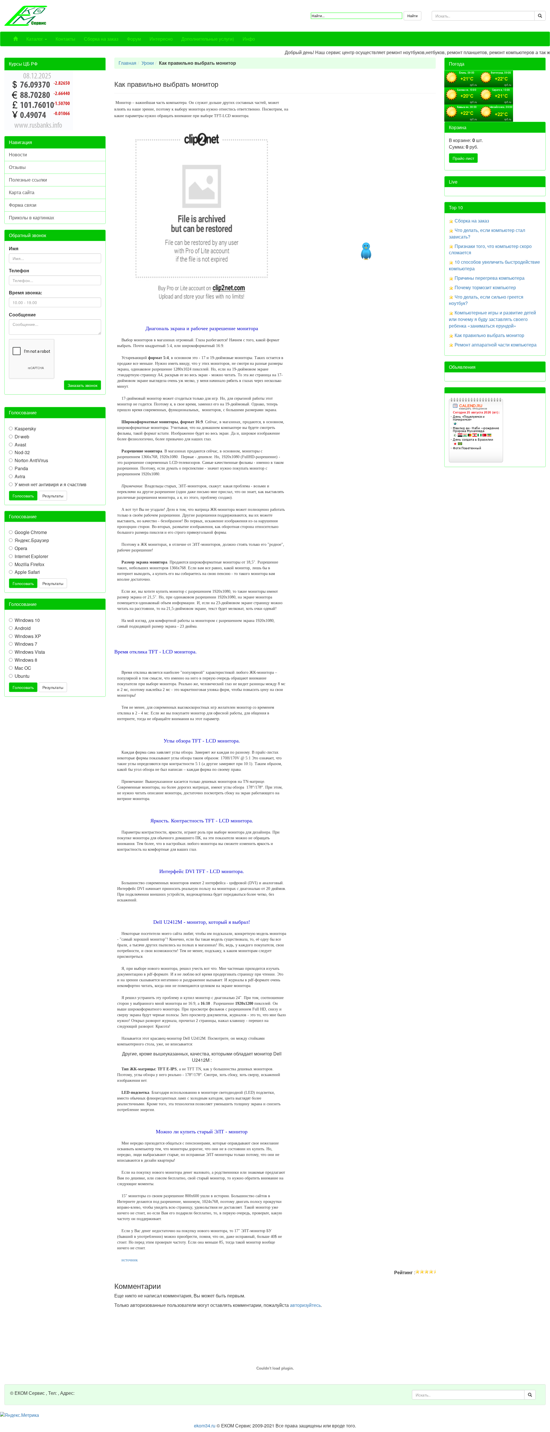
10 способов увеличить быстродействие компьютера (494, 265)
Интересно (161, 39)
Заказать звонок (82, 385)
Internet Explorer (31, 556)
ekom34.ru (204, 1425)
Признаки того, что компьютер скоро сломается (490, 249)
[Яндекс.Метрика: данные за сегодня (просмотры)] (19, 1415)
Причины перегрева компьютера (490, 278)
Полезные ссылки (28, 179)
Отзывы (17, 167)
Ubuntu (22, 676)
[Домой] (15, 39)
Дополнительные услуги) (207, 39)
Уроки (148, 63)
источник (129, 1260)
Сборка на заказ (101, 39)
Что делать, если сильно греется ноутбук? (486, 300)
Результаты (52, 496)
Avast (20, 445)
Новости (18, 154)
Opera (21, 548)
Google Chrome (31, 532)
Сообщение (22, 315)
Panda (21, 468)
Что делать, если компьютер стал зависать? (487, 233)
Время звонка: (25, 292)
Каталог (35, 39)
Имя (13, 248)
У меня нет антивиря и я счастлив (51, 484)
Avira (20, 476)
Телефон (19, 270)
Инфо (249, 39)
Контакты (65, 39)
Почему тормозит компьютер (485, 287)
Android (23, 628)
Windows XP (28, 636)
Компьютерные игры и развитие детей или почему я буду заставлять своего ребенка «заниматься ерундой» (492, 319)
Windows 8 (26, 660)
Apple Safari (27, 572)
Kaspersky (25, 429)
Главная (127, 63)
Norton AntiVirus (31, 460)
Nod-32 (22, 452)
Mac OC (23, 668)
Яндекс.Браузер (32, 540)
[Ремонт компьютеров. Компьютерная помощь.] (25, 15)
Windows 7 (26, 644)
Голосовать (23, 496)
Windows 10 (27, 620)
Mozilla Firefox (29, 564)
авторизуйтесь (305, 1305)
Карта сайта (21, 192)
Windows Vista (30, 652)
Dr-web (22, 437)
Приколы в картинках (31, 217)
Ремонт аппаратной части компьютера (496, 344)
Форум (134, 39)
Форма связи (22, 205)
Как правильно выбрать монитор (489, 335)
